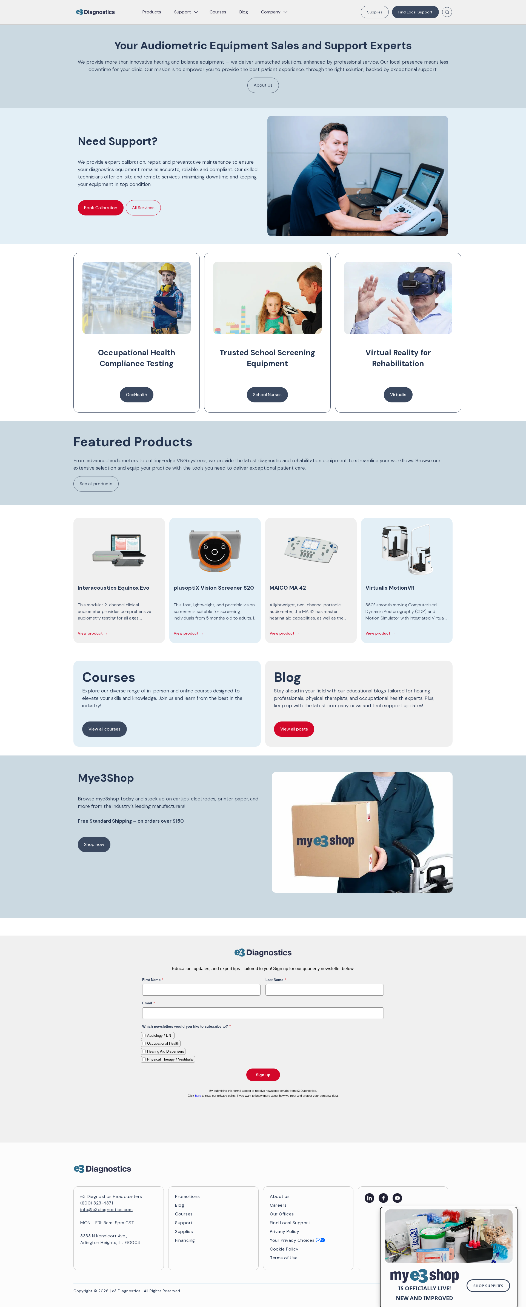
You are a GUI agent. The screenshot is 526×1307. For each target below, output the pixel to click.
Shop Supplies (488, 1285)
